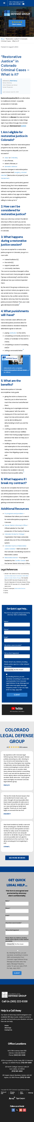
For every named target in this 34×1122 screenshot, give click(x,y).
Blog (2, 39)
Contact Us (8, 1030)
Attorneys (8, 1028)
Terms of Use (3, 1092)
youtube (20, 1110)
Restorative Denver (11, 558)
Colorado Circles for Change (14, 534)
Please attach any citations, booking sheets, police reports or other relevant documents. (16, 664)
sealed (23, 126)
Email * (6, 637)
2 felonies (14, 158)
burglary (17, 172)
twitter (17, 1110)
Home (7, 1025)
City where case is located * (13, 645)
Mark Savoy (13, 80)
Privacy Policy (12, 1092)
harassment (5, 178)
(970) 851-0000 (17, 1071)
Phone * (6, 629)
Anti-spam (21, 1092)
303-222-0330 (15, 4)
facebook (13, 1110)
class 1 (7, 158)
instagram (24, 1110)
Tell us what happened (11, 653)
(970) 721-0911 (25, 1077)
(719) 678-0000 (26, 1063)
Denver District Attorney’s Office (16, 525)
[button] (4, 2)
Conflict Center (20, 560)
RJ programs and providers (14, 513)
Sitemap (30, 1093)
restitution (13, 333)
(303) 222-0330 (19, 1001)
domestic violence (11, 166)
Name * (6, 621)
